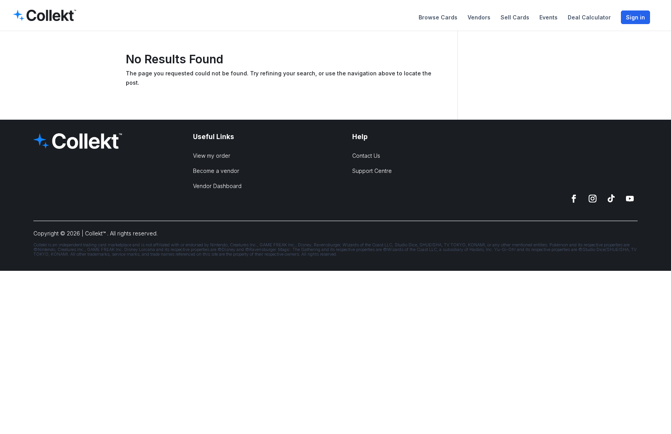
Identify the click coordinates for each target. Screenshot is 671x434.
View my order (211, 155)
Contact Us (366, 155)
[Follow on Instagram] (592, 198)
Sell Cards (515, 18)
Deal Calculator (589, 18)
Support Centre (372, 170)
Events (548, 18)
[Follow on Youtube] (630, 198)
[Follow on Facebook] (574, 198)
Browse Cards (438, 18)
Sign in (635, 17)
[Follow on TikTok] (611, 198)
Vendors (479, 18)
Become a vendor (216, 170)
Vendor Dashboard (217, 186)
